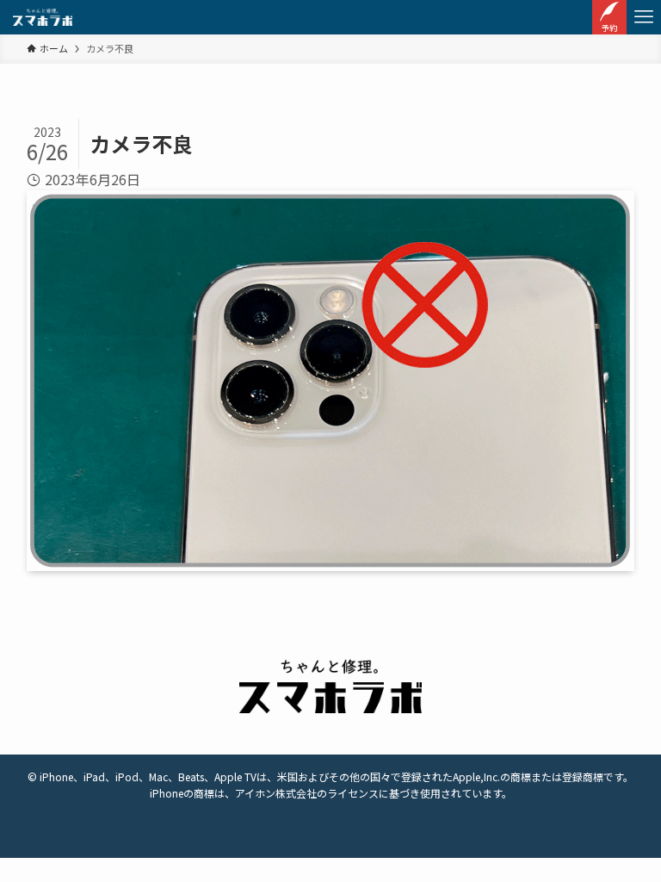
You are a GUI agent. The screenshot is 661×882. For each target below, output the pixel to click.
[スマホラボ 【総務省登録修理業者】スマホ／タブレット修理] (42, 17)
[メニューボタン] (644, 17)
